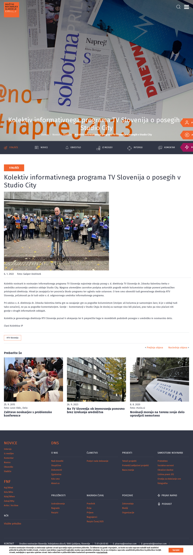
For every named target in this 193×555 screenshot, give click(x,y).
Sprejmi (176, 550)
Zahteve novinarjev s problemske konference (28, 413)
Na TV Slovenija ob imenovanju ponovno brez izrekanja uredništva (96, 410)
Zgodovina (56, 474)
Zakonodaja (128, 503)
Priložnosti (58, 495)
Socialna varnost (166, 465)
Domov (45, 134)
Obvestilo (75, 147)
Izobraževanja (58, 503)
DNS (55, 443)
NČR (6, 515)
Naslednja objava (177, 347)
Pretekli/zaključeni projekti (135, 465)
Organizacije (128, 512)
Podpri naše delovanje (97, 461)
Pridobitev (163, 461)
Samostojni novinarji (170, 452)
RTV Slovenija (12, 338)
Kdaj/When (9, 496)
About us (55, 483)
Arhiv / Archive (11, 505)
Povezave (127, 495)
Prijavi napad (169, 495)
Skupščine (56, 465)
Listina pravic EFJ (166, 474)
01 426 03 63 (102, 543)
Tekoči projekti (129, 461)
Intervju (138, 147)
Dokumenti (56, 470)
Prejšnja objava (155, 347)
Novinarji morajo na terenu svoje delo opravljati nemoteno (157, 413)
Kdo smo (55, 479)
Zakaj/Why (9, 501)
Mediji (125, 508)
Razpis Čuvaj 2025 (95, 521)
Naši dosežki (57, 461)
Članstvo (92, 452)
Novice (56, 134)
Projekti (127, 452)
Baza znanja (128, 470)
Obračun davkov (165, 470)
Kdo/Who (8, 492)
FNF (7, 481)
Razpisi (54, 512)
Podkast (167, 504)
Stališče (67, 134)
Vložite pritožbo (12, 523)
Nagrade (55, 508)
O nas (54, 452)
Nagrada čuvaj (95, 495)
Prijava (90, 512)
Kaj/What (8, 487)
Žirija (89, 508)
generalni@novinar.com (155, 543)
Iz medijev (107, 147)
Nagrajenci (92, 517)
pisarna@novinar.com (126, 543)
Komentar (169, 147)
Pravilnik (91, 503)
